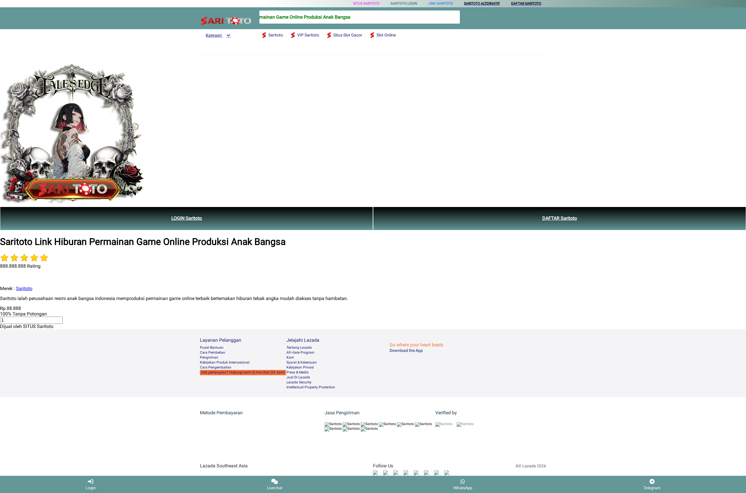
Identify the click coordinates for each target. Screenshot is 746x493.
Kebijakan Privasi (300, 367)
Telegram (652, 487)
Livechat (274, 487)
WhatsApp (462, 487)
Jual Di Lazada (298, 377)
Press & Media (297, 372)
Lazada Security (299, 382)
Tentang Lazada (299, 347)
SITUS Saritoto (366, 3)
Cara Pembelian (212, 352)
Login (91, 487)
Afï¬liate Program (300, 352)
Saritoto (24, 288)
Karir (290, 357)
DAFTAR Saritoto (559, 218)
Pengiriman (209, 357)
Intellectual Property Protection (310, 387)
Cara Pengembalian (215, 367)
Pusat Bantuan (212, 347)
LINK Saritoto (440, 3)
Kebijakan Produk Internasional (224, 362)
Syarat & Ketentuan (301, 362)
